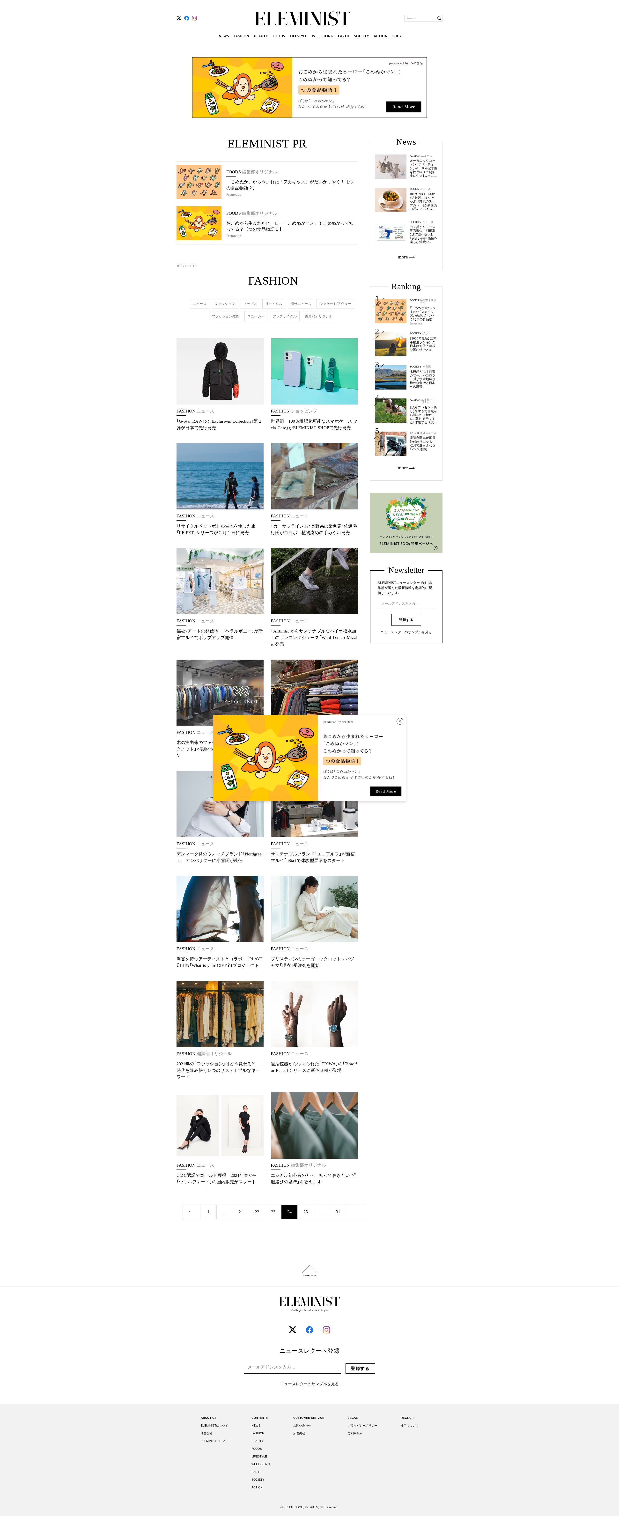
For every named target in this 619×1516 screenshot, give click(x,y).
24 (289, 1211)
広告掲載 (299, 1433)
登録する (406, 620)
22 (257, 1211)
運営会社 (207, 1433)
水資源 (427, 366)
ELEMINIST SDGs (213, 1441)
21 (241, 1211)
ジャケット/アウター (335, 303)
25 (305, 1211)
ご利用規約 (355, 1433)
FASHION (241, 36)
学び (425, 333)
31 (338, 1211)
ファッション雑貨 (225, 316)
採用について (409, 1425)
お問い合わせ (302, 1425)
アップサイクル (285, 316)
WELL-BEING (322, 36)
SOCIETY (361, 36)
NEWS (224, 36)
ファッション (225, 303)
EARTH (343, 36)
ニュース (199, 303)
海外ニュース (301, 303)
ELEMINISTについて (214, 1425)
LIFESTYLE (298, 36)
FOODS (279, 36)
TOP (180, 266)
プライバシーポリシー (362, 1425)
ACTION (381, 36)
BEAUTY (261, 36)
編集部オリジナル (318, 316)
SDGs (396, 36)
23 (273, 1211)
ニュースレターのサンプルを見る (406, 632)
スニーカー (256, 316)
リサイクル (273, 303)
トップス (250, 303)
